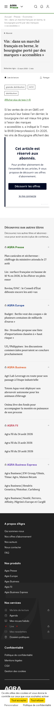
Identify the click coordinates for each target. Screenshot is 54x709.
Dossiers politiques (19, 637)
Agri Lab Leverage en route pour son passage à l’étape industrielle (26, 377)
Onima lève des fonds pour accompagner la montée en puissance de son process (26, 408)
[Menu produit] (21, 6)
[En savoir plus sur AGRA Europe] (48, 305)
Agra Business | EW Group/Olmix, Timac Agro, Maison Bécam (24, 475)
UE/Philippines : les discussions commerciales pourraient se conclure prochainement (26, 350)
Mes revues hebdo (19, 620)
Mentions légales (13, 660)
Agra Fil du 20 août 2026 (18, 451)
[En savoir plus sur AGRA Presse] (48, 247)
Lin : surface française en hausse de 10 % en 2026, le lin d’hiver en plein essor (25, 275)
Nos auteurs (10, 541)
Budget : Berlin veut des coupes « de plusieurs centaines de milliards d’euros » (25, 317)
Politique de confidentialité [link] (37, 705)
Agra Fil (8, 586)
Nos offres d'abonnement (17, 536)
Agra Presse (10, 570)
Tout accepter (18, 700)
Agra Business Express (16, 592)
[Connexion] (48, 6)
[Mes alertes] (42, 6)
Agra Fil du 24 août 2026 (18, 434)
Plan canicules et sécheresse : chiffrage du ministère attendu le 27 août (25, 259)
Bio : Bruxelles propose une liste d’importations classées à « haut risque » (23, 333)
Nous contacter (12, 547)
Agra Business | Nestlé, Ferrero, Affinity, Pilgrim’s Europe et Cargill (24, 500)
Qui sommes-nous (14, 531)
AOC (31, 87)
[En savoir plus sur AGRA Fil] (48, 425)
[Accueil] (27, 688)
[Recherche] (36, 6)
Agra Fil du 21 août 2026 (18, 442)
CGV (7, 665)
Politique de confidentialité (18, 655)
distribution (11, 93)
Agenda (14, 615)
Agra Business (11, 581)
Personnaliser (11, 705)
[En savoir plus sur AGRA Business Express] (48, 465)
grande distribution (15, 87)
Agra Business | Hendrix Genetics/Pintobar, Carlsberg (22, 487)
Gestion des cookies (15, 671)
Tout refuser (37, 700)
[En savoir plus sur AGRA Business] (48, 367)
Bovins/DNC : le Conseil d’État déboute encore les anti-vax (22, 290)
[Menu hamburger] (6, 6)
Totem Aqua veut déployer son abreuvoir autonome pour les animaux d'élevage (22, 392)
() (17, 99)
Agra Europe (11, 576)
